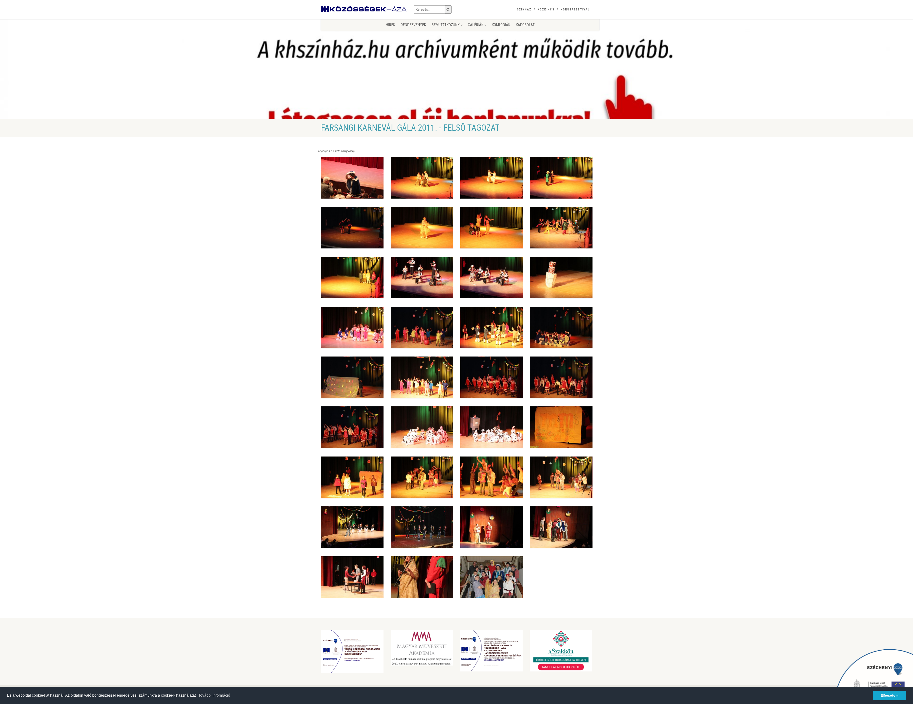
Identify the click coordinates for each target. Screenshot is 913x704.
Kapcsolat (525, 25)
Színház (524, 9)
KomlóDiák (501, 25)
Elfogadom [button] (889, 695)
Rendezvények (413, 25)
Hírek (390, 25)
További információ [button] (214, 695)
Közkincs (546, 9)
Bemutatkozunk (446, 25)
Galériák (476, 25)
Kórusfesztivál (575, 9)
